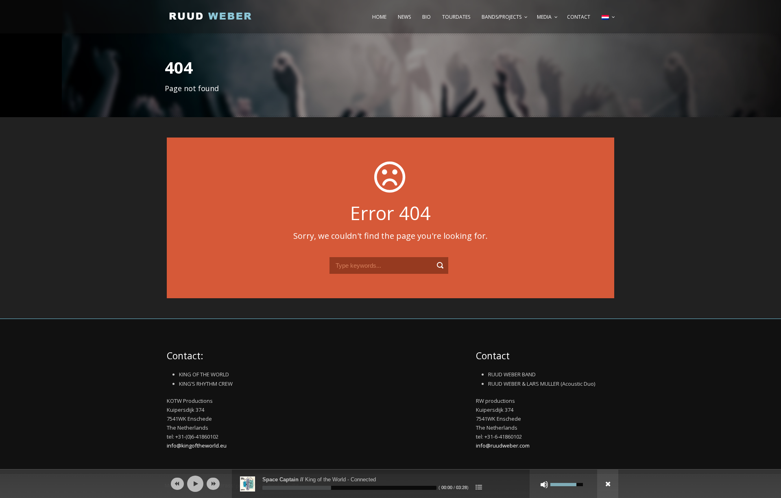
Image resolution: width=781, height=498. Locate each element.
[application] (390, 484)
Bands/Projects (501, 16)
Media (544, 16)
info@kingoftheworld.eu (197, 445)
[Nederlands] (607, 21)
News (404, 16)
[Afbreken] (544, 485)
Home (379, 16)
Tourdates (456, 16)
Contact (578, 16)
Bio (426, 16)
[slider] (349, 488)
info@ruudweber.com (503, 445)
